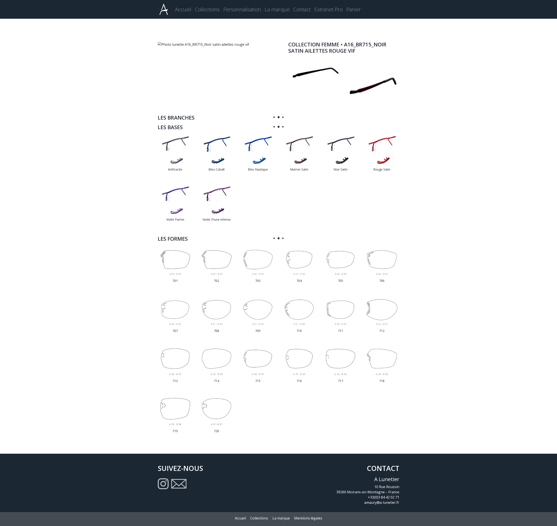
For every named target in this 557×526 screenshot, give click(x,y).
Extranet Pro (328, 9)
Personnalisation (242, 9)
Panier (353, 9)
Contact (302, 9)
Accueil (183, 9)
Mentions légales (308, 518)
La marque (277, 9)
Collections (207, 9)
